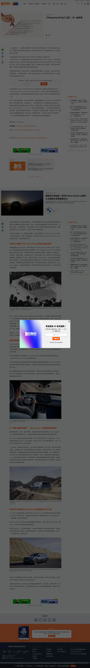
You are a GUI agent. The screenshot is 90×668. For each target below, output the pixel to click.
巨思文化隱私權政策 (58, 342)
